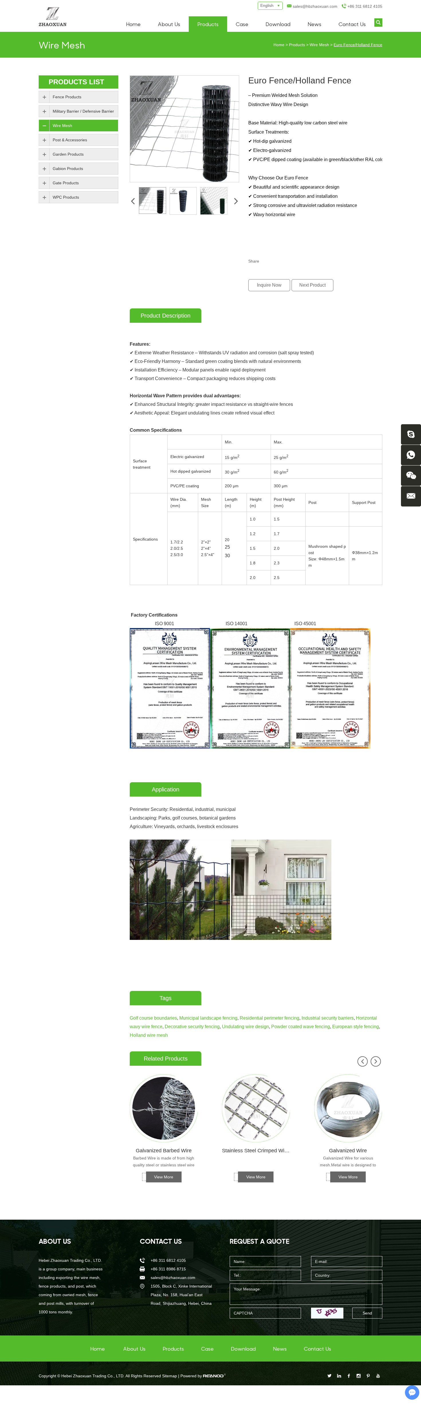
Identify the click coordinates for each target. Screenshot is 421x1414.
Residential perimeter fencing (269, 1018)
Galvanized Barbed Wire (164, 1150)
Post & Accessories (70, 140)
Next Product (312, 285)
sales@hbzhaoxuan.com (315, 6)
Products (208, 24)
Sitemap (169, 1376)
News (314, 24)
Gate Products (66, 183)
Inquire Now (269, 285)
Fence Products (67, 97)
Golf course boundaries (153, 1018)
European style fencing (355, 1026)
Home (133, 24)
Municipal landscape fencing (208, 1018)
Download (277, 24)
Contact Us (352, 24)
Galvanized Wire (348, 1150)
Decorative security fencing (192, 1026)
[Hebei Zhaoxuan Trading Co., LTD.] (52, 16)
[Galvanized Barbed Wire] (163, 1108)
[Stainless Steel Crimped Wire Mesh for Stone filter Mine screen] (256, 1108)
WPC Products (66, 197)
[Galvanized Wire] (348, 1108)
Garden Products (68, 154)
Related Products (166, 1058)
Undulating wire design (245, 1026)
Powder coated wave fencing (300, 1026)
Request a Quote (259, 1240)
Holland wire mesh (149, 1035)
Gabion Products (68, 168)
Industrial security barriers (328, 1018)
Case (242, 24)
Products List (76, 82)
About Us (169, 24)
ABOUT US (55, 1240)
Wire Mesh (319, 44)
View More (163, 1177)
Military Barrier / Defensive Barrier (83, 111)
